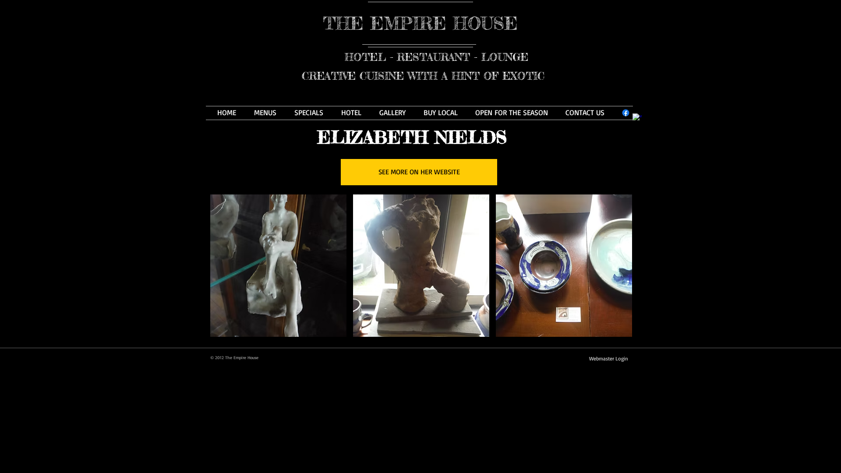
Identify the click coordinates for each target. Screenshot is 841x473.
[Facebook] (625, 112)
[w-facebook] (637, 118)
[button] (278, 265)
